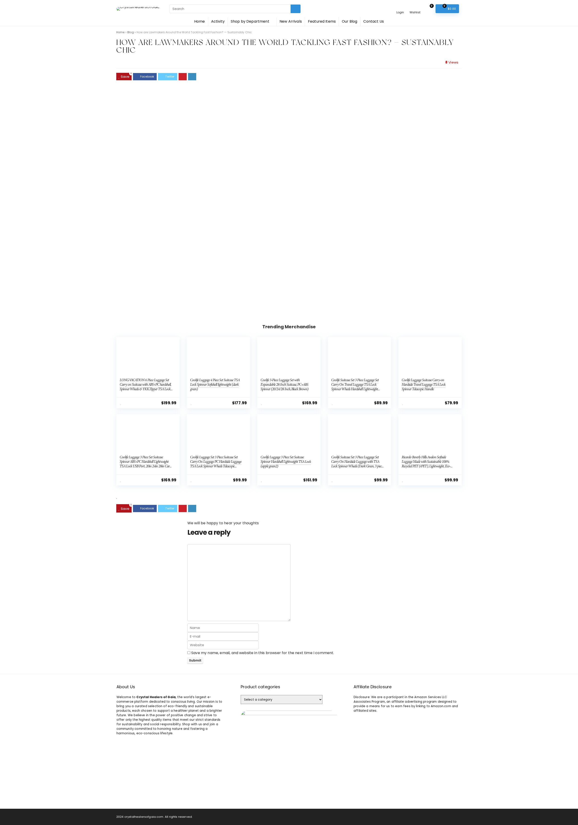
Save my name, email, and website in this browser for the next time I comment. (262, 652)
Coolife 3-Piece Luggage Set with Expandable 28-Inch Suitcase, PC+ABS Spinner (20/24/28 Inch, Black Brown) (284, 384)
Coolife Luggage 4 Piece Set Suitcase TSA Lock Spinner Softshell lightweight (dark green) (215, 384)
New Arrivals (291, 21)
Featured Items (322, 21)
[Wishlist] (415, 6)
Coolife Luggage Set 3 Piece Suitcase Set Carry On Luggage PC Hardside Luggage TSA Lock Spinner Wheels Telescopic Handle (215, 463)
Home (199, 21)
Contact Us (373, 21)
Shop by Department (250, 21)
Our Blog (349, 21)
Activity (218, 21)
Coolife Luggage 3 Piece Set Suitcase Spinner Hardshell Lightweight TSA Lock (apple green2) (286, 461)
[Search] (296, 9)
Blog (130, 32)
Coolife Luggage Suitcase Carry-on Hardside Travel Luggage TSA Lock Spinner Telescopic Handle (423, 384)
